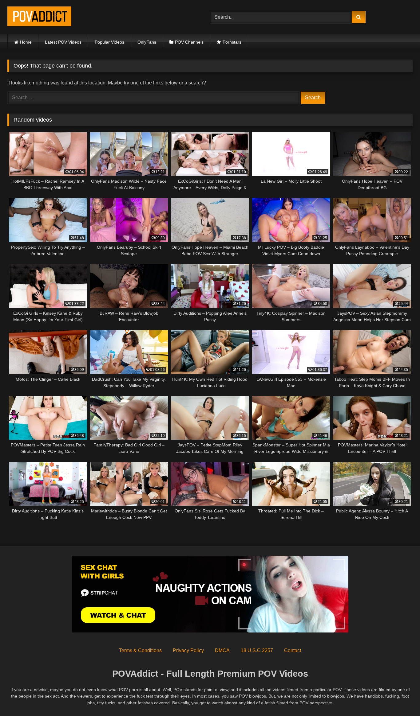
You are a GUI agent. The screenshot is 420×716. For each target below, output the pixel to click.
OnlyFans (146, 42)
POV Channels (189, 42)
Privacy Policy (188, 650)
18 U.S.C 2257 (257, 650)
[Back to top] (401, 698)
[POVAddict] (39, 17)
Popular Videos (109, 42)
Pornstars (232, 42)
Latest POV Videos (63, 42)
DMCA (222, 650)
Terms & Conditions (140, 650)
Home (26, 42)
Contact (292, 650)
